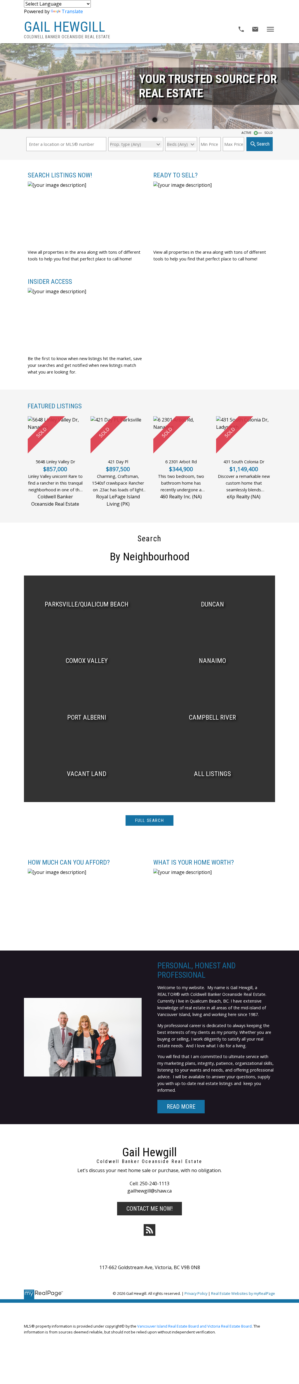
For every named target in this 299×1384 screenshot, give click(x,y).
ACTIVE (246, 133)
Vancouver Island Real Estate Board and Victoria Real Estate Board (194, 1326)
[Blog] (149, 1230)
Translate (72, 11)
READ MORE (181, 1106)
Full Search (149, 820)
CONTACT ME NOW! (149, 1208)
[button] (150, 820)
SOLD (268, 133)
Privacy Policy (196, 1293)
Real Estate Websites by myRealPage (243, 1293)
